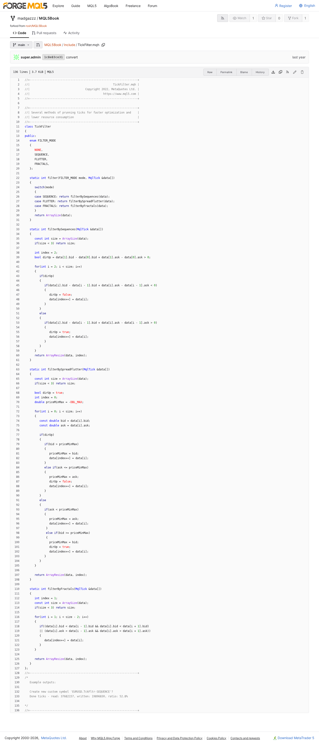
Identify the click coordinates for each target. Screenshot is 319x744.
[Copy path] (103, 45)
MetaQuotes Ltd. (54, 738)
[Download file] (273, 72)
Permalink (226, 72)
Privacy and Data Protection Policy (179, 738)
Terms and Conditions (138, 738)
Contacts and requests (245, 738)
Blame (244, 72)
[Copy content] (280, 72)
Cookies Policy (216, 738)
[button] (38, 44)
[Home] (25, 5)
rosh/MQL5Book (36, 26)
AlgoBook (111, 6)
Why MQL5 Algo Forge (105, 738)
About (83, 738)
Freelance (133, 6)
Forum (152, 6)
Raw (210, 72)
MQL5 (92, 6)
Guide (75, 6)
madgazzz (27, 18)
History (260, 72)
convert (72, 57)
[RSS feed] (222, 18)
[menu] (306, 5)
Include (69, 45)
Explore (58, 6)
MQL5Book (49, 18)
